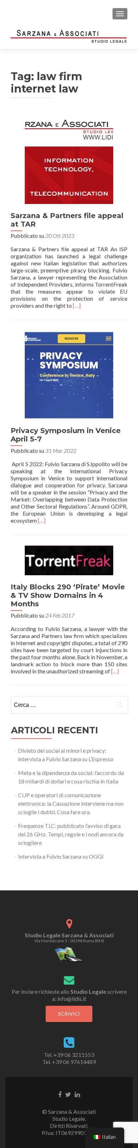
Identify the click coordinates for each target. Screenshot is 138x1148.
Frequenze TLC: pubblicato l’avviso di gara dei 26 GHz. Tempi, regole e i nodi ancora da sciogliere (70, 834)
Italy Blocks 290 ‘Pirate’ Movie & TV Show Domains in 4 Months (68, 595)
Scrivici (69, 1014)
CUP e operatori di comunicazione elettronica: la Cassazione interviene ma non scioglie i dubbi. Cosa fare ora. (70, 803)
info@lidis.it (71, 998)
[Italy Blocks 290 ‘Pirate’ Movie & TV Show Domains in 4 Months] (69, 559)
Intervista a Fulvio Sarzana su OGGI (61, 856)
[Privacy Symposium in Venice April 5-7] (69, 374)
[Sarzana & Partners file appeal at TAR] (69, 159)
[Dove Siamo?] (69, 953)
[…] (77, 305)
